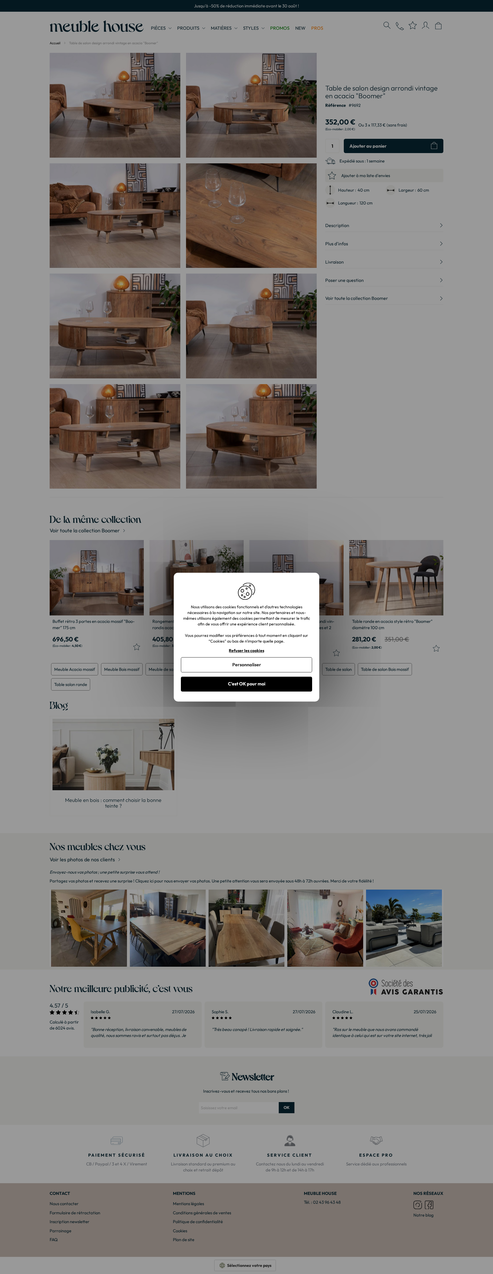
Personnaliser (246, 665)
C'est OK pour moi (246, 684)
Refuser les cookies (246, 650)
